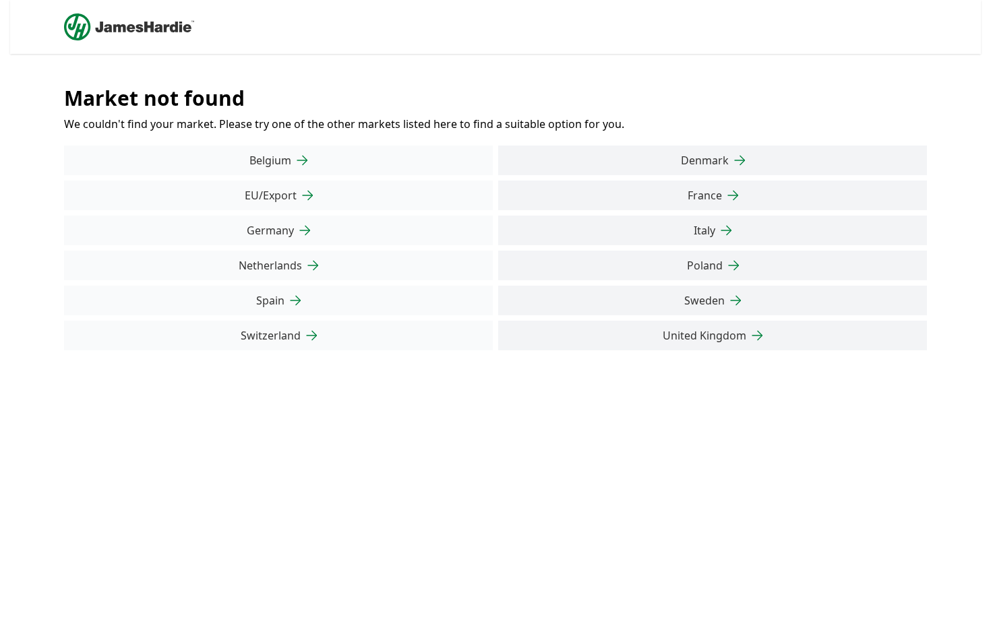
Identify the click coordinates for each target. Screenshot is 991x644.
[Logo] (129, 26)
